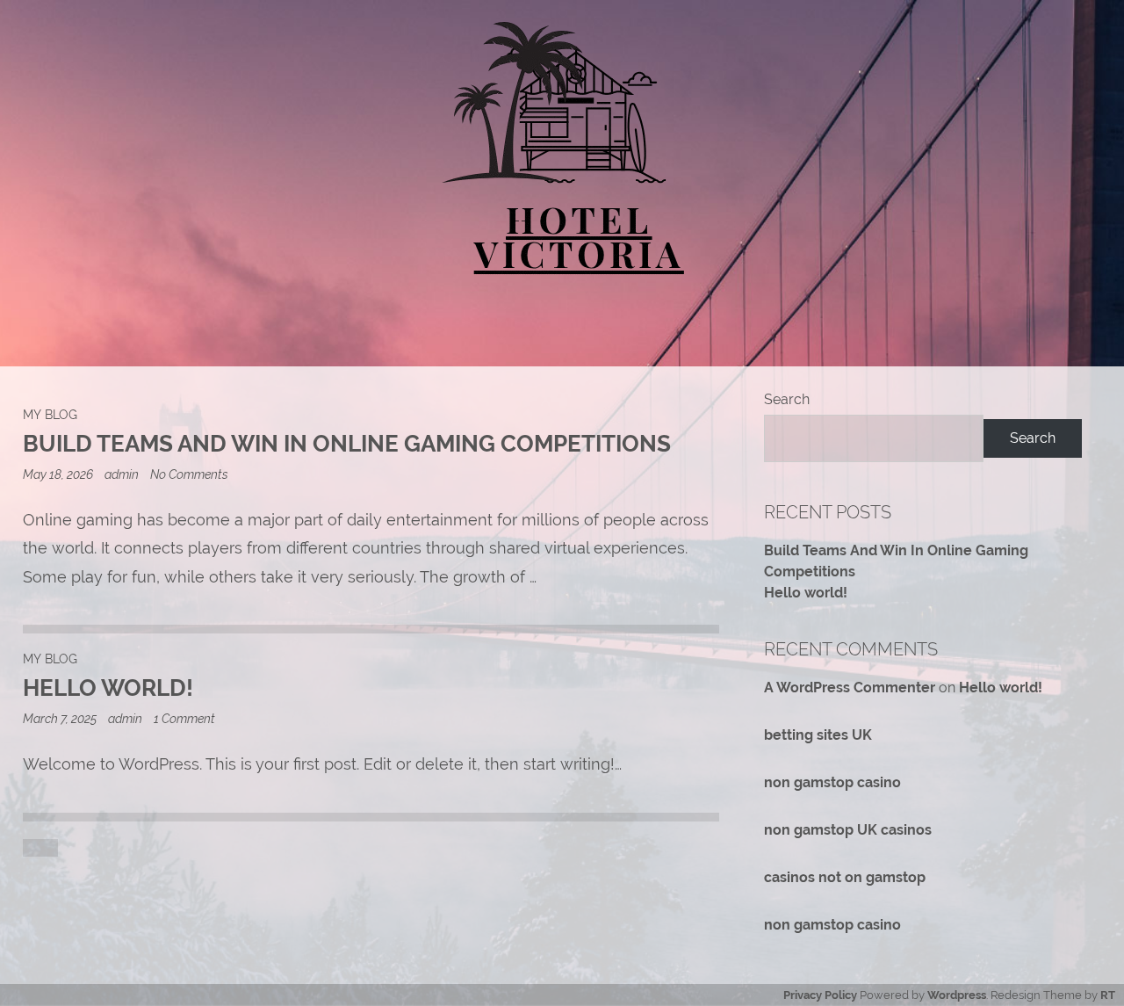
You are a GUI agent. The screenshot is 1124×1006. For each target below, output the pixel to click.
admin (121, 474)
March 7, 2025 (61, 718)
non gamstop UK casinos (848, 829)
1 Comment (184, 718)
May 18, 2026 (59, 474)
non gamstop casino (832, 782)
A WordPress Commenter (849, 687)
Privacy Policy (820, 995)
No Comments (189, 474)
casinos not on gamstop (845, 877)
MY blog (50, 414)
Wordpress (956, 995)
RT (1107, 995)
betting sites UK (818, 735)
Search (787, 399)
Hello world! (805, 592)
